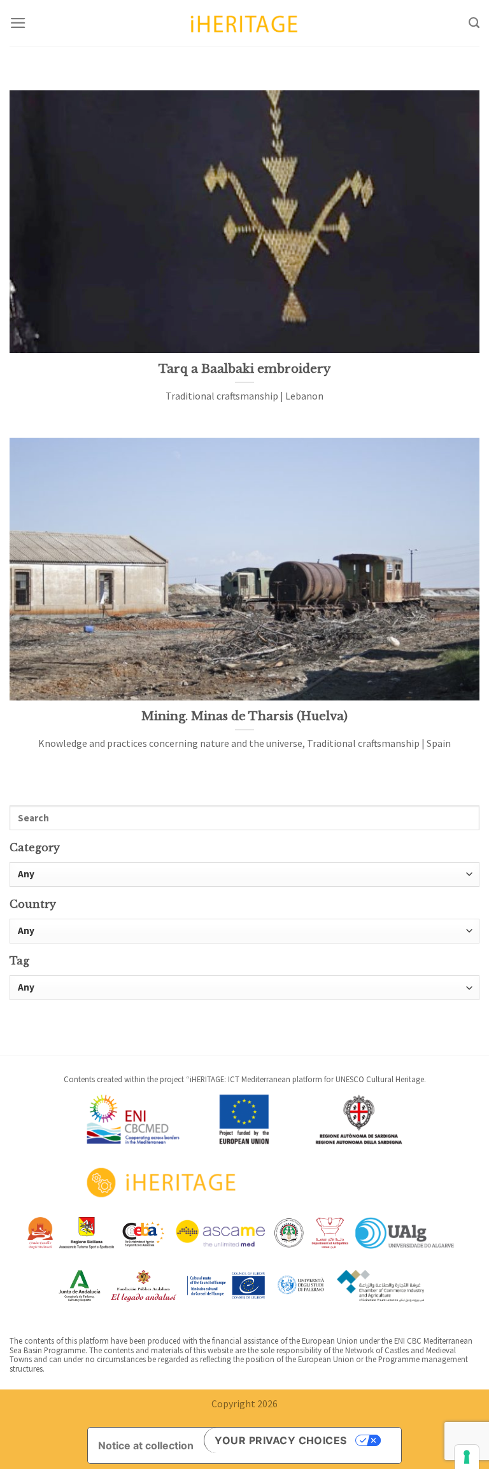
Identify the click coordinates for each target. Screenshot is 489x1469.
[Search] (474, 23)
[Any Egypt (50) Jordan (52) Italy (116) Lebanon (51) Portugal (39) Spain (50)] (244, 931)
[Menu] (18, 22)
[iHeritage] (244, 22)
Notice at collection (146, 1445)
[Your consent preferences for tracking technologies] (467, 1457)
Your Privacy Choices (281, 1440)
